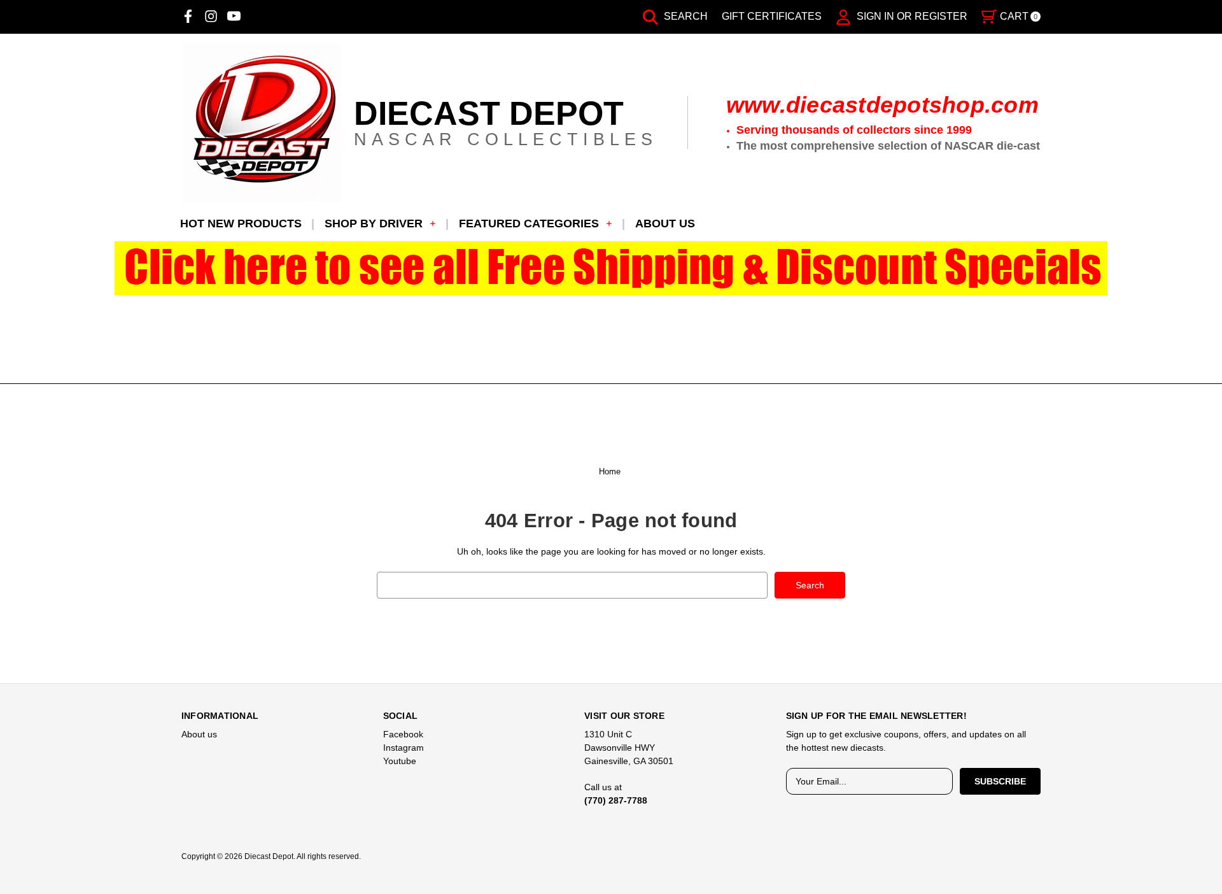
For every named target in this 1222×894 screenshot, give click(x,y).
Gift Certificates (772, 16)
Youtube (399, 761)
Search (684, 16)
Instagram (403, 747)
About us (665, 223)
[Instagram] (211, 16)
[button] (611, 268)
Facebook (403, 734)
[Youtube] (234, 16)
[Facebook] (188, 16)
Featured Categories (529, 223)
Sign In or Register (910, 16)
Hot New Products (241, 223)
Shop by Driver (374, 223)
